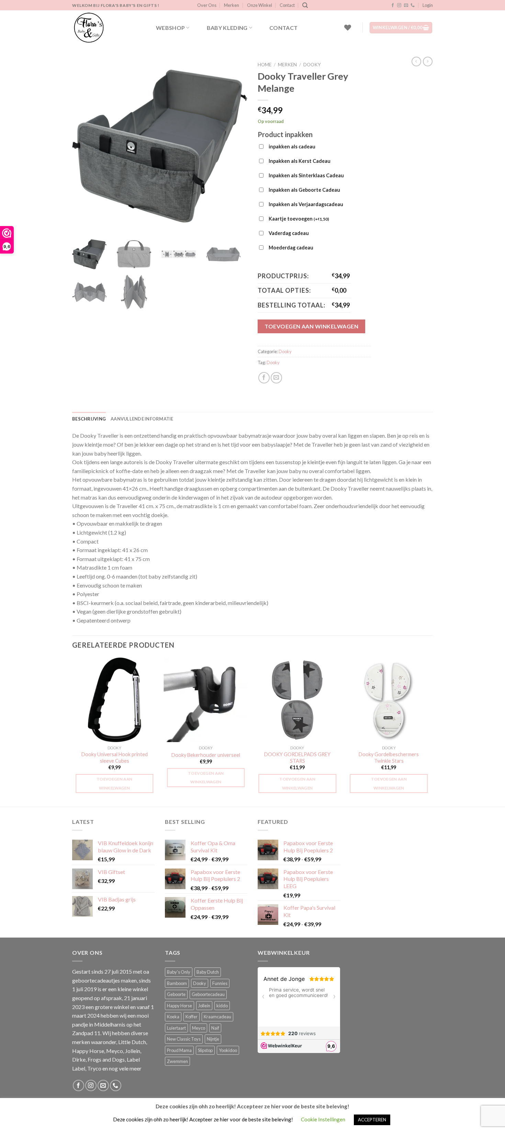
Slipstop (205, 1050)
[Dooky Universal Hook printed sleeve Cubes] (114, 700)
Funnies (219, 983)
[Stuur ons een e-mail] (406, 5)
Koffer (192, 1016)
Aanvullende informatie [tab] (142, 419)
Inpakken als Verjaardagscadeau (306, 204)
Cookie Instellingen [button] (323, 1119)
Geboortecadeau (208, 994)
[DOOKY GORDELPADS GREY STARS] (297, 700)
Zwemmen (177, 1061)
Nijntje (213, 1039)
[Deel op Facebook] (264, 377)
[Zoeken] (305, 5)
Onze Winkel (259, 5)
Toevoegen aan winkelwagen (311, 326)
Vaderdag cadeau (289, 233)
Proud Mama (179, 1050)
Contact (287, 5)
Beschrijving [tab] (89, 419)
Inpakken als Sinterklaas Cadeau (306, 175)
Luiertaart (176, 1028)
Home (264, 64)
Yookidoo (228, 1050)
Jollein (204, 1005)
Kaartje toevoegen (299, 219)
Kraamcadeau (217, 1016)
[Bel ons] (413, 5)
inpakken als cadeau (292, 146)
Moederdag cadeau (291, 247)
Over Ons (206, 5)
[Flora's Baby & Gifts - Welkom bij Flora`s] (106, 27)
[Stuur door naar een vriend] (276, 377)
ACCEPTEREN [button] (372, 1119)
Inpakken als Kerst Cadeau (299, 161)
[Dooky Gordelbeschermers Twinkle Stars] (389, 700)
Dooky (312, 64)
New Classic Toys (184, 1039)
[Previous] (72, 731)
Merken (231, 5)
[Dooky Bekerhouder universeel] (206, 700)
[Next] (431, 731)
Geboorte (176, 994)
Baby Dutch (208, 972)
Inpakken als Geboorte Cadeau (304, 190)
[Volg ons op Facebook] (393, 5)
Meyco (198, 1028)
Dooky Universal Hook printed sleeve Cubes (114, 757)
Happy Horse (179, 1005)
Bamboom (177, 983)
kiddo (222, 1005)
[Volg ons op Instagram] (399, 5)
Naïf (215, 1028)
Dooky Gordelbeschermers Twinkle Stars (389, 757)
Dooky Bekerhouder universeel (205, 755)
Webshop (170, 27)
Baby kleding (227, 27)
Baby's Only (178, 972)
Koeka (173, 1016)
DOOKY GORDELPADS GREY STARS (297, 757)
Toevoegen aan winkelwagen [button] (115, 783)
